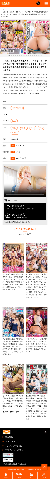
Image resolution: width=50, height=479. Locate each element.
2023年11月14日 (18, 108)
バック (41, 128)
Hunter (14, 121)
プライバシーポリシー (15, 450)
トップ (3, 9)
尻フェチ (15, 133)
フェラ (32, 128)
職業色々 (23, 128)
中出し (14, 128)
